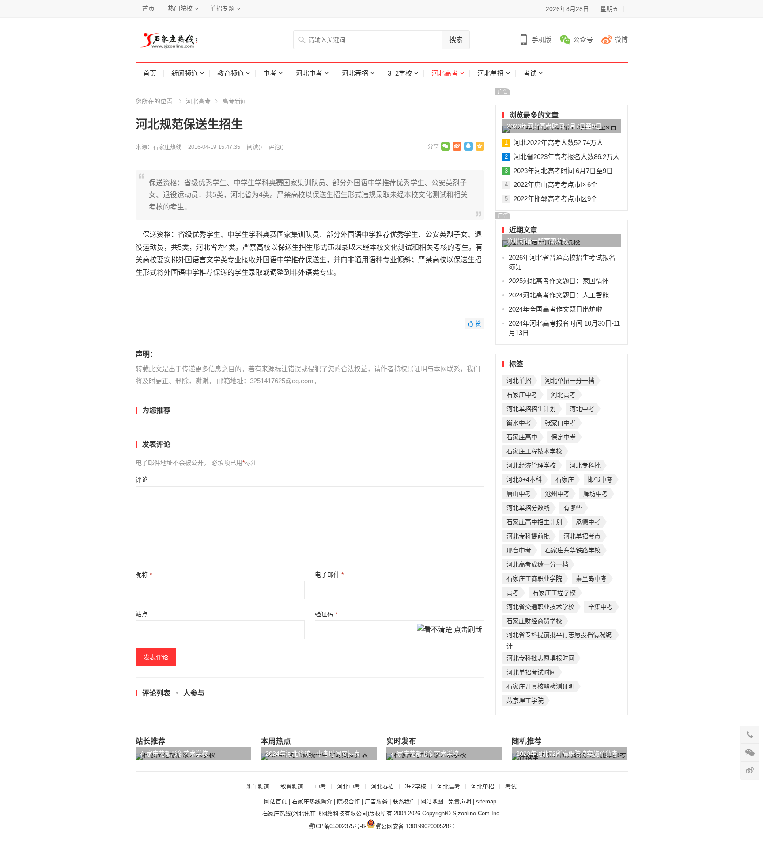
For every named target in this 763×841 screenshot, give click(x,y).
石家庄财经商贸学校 (534, 620)
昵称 (144, 574)
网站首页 (275, 801)
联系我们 (404, 801)
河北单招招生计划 (531, 408)
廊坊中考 (595, 493)
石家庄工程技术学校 (534, 451)
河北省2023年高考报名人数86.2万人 (566, 156)
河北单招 (490, 73)
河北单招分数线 (528, 507)
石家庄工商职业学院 (534, 578)
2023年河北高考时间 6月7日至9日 (554, 125)
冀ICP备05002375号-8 (336, 826)
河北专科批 (585, 465)
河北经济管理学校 (531, 465)
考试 (529, 73)
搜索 (456, 39)
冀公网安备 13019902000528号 (415, 826)
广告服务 (376, 801)
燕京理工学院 (525, 700)
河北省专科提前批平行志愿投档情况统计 (559, 635)
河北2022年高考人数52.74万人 (558, 142)
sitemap (486, 801)
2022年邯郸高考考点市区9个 (555, 198)
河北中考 (309, 73)
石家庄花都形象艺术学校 (174, 753)
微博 (621, 39)
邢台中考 (518, 550)
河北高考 (444, 73)
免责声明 (459, 801)
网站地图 (431, 801)
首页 (148, 8)
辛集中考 (600, 606)
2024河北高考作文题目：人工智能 (559, 295)
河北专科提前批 (528, 536)
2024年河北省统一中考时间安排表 (312, 753)
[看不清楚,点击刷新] (449, 630)
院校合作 (348, 801)
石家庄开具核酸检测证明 (540, 686)
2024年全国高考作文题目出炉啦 (555, 309)
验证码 (326, 614)
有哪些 (572, 507)
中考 (269, 73)
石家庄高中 (521, 437)
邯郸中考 (600, 479)
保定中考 (563, 437)
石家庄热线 (167, 147)
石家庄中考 (521, 394)
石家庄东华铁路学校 (573, 550)
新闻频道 (184, 73)
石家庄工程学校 (554, 592)
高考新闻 (234, 101)
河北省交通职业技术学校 (540, 606)
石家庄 (564, 479)
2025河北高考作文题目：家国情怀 (559, 281)
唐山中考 (518, 493)
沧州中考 (557, 493)
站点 (142, 614)
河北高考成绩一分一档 (537, 564)
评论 (142, 479)
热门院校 (180, 8)
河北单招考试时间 (531, 672)
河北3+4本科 (524, 479)
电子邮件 (329, 574)
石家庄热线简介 (312, 801)
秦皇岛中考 (591, 578)
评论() (275, 147)
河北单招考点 (582, 536)
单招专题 (222, 8)
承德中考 (588, 521)
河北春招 (355, 73)
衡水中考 (518, 422)
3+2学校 (400, 73)
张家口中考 (560, 422)
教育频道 (230, 73)
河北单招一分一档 (569, 380)
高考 (512, 592)
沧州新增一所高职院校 (538, 240)
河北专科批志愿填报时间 (540, 658)
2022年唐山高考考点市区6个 (555, 184)
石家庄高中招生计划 (534, 521)
